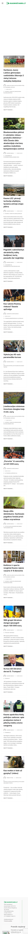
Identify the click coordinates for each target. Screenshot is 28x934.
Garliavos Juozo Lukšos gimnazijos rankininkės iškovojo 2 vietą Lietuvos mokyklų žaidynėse (14, 75)
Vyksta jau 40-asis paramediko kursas (12, 355)
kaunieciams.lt (10, 153)
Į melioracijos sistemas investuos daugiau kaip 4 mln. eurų (14, 409)
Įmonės (11, 318)
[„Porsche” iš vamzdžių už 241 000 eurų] (14, 453)
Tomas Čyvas (10, 777)
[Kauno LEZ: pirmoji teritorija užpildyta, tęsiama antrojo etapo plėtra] (14, 190)
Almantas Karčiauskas (13, 313)
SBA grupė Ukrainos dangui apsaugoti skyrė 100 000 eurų (13, 623)
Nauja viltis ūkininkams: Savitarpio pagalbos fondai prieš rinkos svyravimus (14, 515)
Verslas (11, 157)
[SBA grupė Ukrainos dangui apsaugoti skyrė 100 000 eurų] (14, 612)
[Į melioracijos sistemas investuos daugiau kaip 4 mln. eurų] (14, 398)
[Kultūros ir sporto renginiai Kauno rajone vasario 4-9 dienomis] (14, 557)
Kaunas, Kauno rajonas (11, 91)
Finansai (7, 318)
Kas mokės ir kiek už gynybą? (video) (13, 771)
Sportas (10, 92)
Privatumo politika (8, 921)
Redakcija (16, 318)
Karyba (10, 365)
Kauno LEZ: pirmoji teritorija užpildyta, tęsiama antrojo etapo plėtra (13, 202)
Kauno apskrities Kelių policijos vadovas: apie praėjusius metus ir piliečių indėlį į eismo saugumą (14, 720)
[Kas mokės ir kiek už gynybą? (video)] (14, 762)
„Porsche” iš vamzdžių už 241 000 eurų (14, 462)
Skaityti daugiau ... (9, 109)
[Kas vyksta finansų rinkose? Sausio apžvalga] (14, 295)
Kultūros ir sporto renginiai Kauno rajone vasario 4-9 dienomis (14, 568)
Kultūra (11, 266)
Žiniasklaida (17, 266)
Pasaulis (7, 678)
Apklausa (11, 526)
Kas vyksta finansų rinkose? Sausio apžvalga (12, 306)
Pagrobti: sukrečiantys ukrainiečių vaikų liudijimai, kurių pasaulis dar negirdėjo (14, 254)
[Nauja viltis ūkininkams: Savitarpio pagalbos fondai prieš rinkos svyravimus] (14, 503)
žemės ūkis (16, 157)
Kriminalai (8, 732)
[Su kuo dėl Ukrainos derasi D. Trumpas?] (14, 660)
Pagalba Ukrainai (9, 632)
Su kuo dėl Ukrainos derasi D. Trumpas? (13, 670)
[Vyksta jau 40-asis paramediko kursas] (14, 346)
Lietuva (14, 365)
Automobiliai (8, 473)
